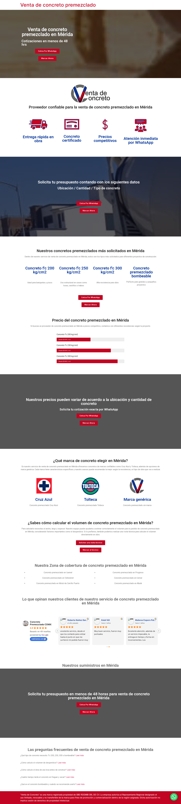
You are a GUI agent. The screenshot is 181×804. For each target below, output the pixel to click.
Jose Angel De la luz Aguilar (77, 620)
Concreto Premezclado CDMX (40, 623)
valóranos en (37, 639)
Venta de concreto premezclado (58, 5)
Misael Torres (141, 620)
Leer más (80, 755)
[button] (174, 797)
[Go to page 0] (107, 646)
